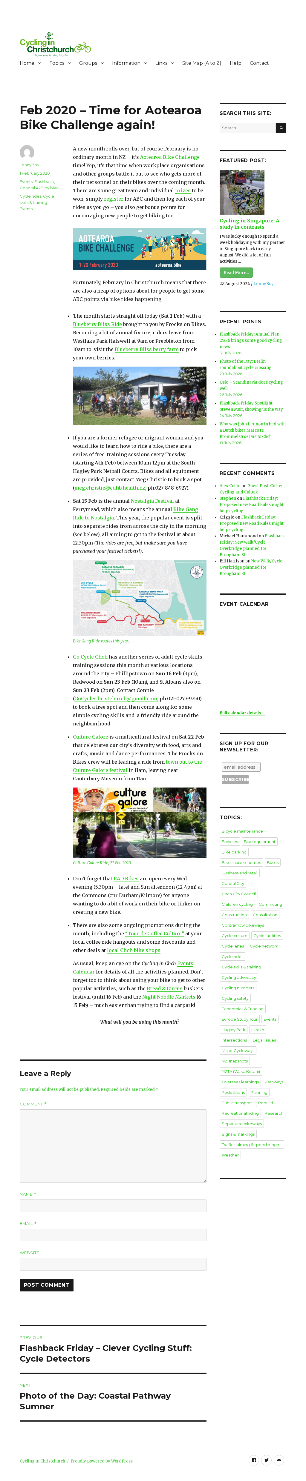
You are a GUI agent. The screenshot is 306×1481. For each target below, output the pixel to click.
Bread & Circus (165, 988)
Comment (33, 1104)
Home (27, 63)
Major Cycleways (238, 1050)
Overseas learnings (240, 1081)
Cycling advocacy (239, 977)
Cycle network (264, 946)
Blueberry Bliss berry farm (147, 349)
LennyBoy (29, 164)
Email (28, 1223)
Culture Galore (90, 737)
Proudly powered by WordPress (102, 1461)
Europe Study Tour (240, 1019)
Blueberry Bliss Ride (97, 324)
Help (235, 63)
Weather (230, 1155)
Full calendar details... (242, 713)
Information (126, 63)
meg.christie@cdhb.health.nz (109, 488)
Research (274, 1113)
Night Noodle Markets (168, 997)
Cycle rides (30, 196)
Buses (273, 862)
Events (26, 181)
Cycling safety (235, 998)
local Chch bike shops (133, 950)
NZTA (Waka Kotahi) (241, 1071)
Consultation (265, 914)
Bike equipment (260, 841)
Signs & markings (238, 1134)
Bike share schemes (241, 862)
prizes (183, 190)
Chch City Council (239, 893)
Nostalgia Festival (152, 501)
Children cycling (237, 904)
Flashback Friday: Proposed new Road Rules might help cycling (252, 504)
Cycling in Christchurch (42, 1461)
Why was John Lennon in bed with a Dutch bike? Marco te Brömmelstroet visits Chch (253, 430)
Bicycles (230, 841)
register (113, 199)
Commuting (270, 904)
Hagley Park (233, 1029)
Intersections (234, 1040)
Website (29, 1252)
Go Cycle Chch (90, 657)
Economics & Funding (243, 1008)
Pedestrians (233, 1092)
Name (28, 1194)
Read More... (236, 272)
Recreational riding (240, 1113)
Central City (233, 883)
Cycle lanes (233, 946)
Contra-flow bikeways (243, 925)
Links (161, 63)
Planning (259, 1092)
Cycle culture (234, 935)
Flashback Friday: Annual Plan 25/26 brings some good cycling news (251, 340)
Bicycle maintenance (242, 831)
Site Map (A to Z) (201, 63)
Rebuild (265, 1102)
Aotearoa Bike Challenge (170, 157)
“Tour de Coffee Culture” (154, 933)
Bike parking (234, 852)
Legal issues (264, 1040)
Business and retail (240, 873)
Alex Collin (230, 485)
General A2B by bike (39, 187)
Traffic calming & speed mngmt (252, 1144)
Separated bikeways (242, 1123)
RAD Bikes (126, 879)
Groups (88, 63)
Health (257, 1029)
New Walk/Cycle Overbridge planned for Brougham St (251, 567)
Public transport (237, 1102)
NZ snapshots (235, 1061)
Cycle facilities (267, 935)
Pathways (274, 1081)
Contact (259, 63)
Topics (56, 63)
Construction (234, 914)
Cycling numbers (238, 987)
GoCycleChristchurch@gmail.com (115, 699)
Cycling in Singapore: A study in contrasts (249, 224)
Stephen (228, 498)
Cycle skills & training (241, 967)
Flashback (44, 181)
